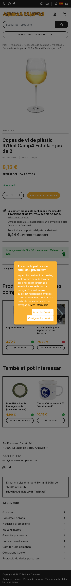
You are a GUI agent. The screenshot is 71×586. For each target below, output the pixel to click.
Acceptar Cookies (42, 312)
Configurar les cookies (40, 318)
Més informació (39, 304)
